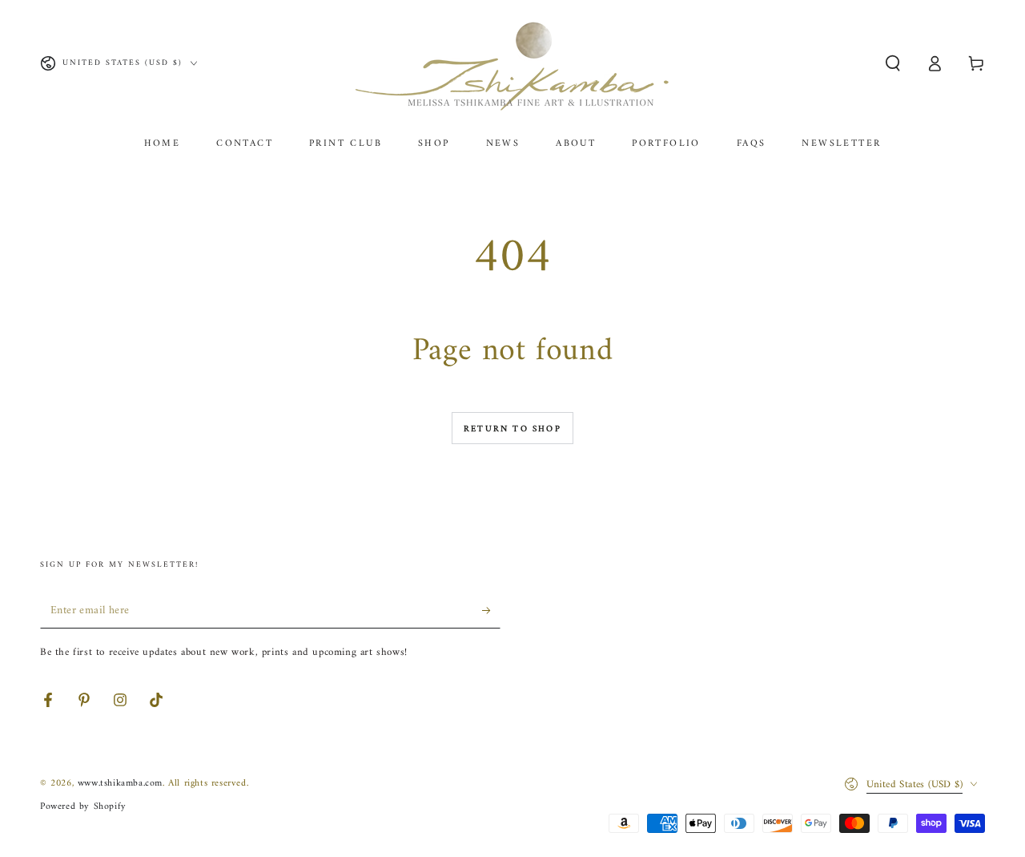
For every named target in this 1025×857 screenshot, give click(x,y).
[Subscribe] (491, 610)
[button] (893, 63)
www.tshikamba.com (120, 783)
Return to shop (512, 429)
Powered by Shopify (83, 806)
